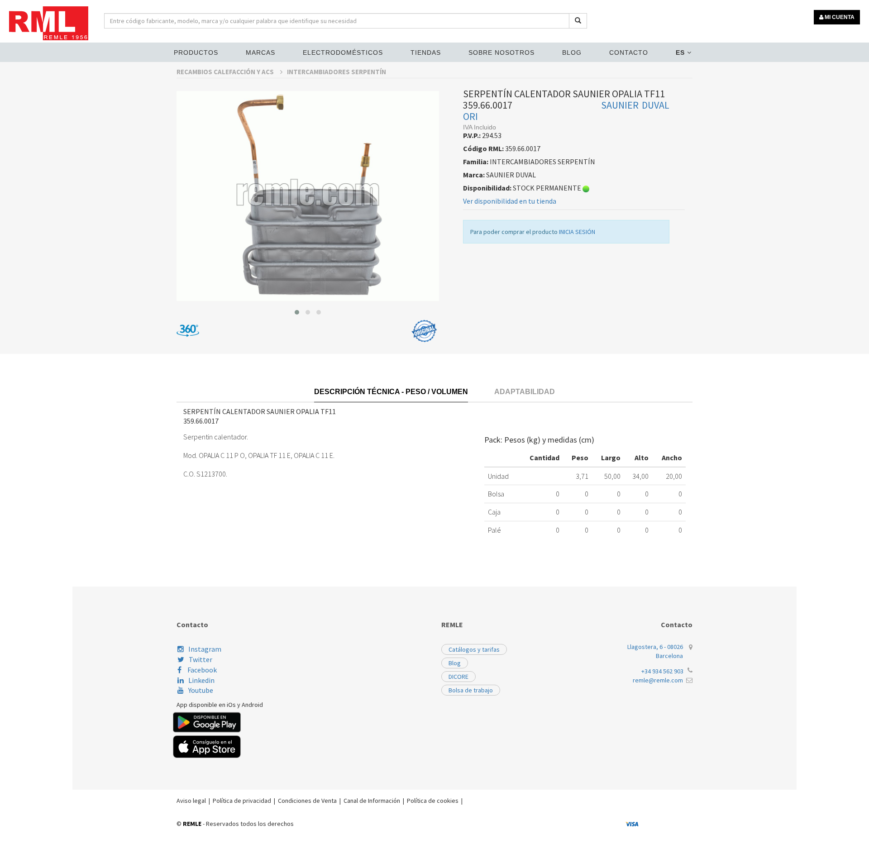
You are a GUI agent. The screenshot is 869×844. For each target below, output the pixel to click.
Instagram (204, 648)
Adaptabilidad (524, 392)
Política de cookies (432, 800)
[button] (296, 312)
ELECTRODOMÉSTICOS (343, 52)
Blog (572, 52)
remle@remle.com (658, 680)
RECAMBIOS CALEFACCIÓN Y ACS (226, 71)
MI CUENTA (839, 17)
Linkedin (201, 680)
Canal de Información (372, 800)
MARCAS (260, 52)
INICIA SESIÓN (577, 232)
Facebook (201, 669)
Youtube (200, 690)
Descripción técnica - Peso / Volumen (391, 392)
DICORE (458, 676)
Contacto (628, 52)
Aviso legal (191, 800)
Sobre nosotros (501, 52)
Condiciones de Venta (307, 800)
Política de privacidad (242, 800)
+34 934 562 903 (662, 671)
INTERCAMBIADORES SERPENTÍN (336, 71)
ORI (470, 116)
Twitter (200, 659)
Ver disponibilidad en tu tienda (509, 200)
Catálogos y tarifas (474, 649)
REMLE (192, 824)
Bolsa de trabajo (471, 690)
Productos (196, 52)
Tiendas (426, 52)
